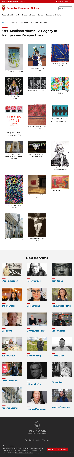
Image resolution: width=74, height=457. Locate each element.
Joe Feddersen (10, 281)
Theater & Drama (28, 15)
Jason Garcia (58, 330)
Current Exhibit (7, 15)
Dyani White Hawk (36, 330)
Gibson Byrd (58, 382)
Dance (40, 15)
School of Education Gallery (23, 8)
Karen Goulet (34, 281)
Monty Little (58, 355)
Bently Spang (34, 355)
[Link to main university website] (37, 434)
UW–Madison (13, 1)
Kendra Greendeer (61, 407)
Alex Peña (7, 330)
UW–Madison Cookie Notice (24, 453)
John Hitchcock (10, 380)
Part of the (37, 440)
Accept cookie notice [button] (57, 449)
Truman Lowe (34, 384)
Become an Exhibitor (54, 15)
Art (17, 15)
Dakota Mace (9, 305)
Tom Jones (57, 281)
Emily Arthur (8, 355)
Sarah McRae (33, 305)
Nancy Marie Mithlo (61, 305)
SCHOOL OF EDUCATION (63, 1)
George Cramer (10, 408)
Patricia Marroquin (36, 409)
